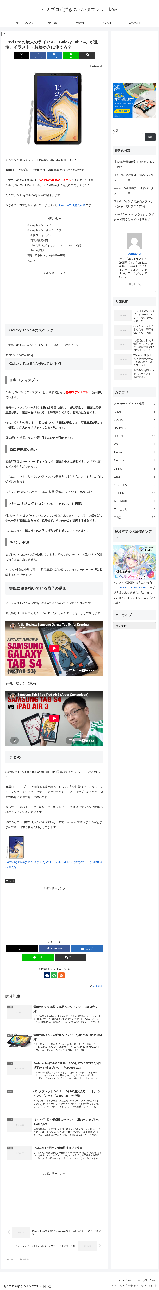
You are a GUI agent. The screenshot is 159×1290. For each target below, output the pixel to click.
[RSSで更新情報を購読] (61, 975)
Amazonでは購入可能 (72, 205)
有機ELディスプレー (41, 235)
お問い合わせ (149, 1280)
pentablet (134, 253)
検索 (116, 130)
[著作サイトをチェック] (47, 975)
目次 (50, 218)
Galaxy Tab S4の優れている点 (44, 230)
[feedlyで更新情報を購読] (54, 975)
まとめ (31, 260)
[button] (87, 55)
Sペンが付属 (37, 250)
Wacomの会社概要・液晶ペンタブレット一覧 (134, 191)
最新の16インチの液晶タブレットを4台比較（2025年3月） (133, 204)
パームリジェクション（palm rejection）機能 (55, 245)
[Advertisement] (54, 297)
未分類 (11, 881)
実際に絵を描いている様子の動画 (46, 255)
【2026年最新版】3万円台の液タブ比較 (134, 164)
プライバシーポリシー (129, 1280)
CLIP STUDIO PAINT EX (131, 587)
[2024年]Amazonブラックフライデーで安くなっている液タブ (134, 217)
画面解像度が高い (40, 240)
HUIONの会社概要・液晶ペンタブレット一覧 (133, 177)
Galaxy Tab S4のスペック (41, 225)
